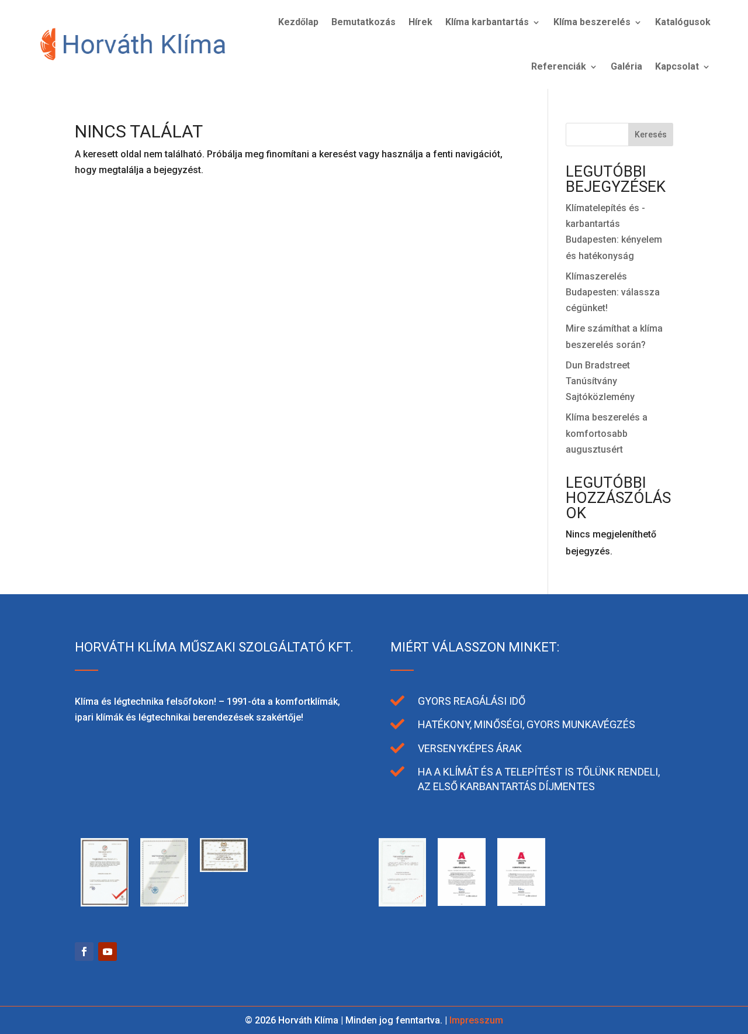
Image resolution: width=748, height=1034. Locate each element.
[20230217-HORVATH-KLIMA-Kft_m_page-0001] (462, 902)
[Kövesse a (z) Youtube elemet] (107, 951)
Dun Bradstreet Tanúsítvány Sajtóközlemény (600, 381)
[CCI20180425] (283, 868)
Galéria (626, 66)
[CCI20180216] (343, 903)
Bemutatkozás (363, 21)
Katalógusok (683, 21)
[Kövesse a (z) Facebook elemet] (84, 951)
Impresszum (476, 1020)
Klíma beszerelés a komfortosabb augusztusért (606, 433)
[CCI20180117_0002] (403, 903)
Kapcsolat (677, 66)
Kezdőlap (298, 21)
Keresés (651, 134)
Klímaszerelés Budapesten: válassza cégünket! (613, 292)
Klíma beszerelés (592, 21)
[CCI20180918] (224, 868)
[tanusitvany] (105, 903)
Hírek (420, 21)
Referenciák (558, 66)
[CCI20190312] (164, 903)
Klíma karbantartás (487, 21)
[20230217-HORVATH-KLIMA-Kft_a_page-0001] (521, 902)
